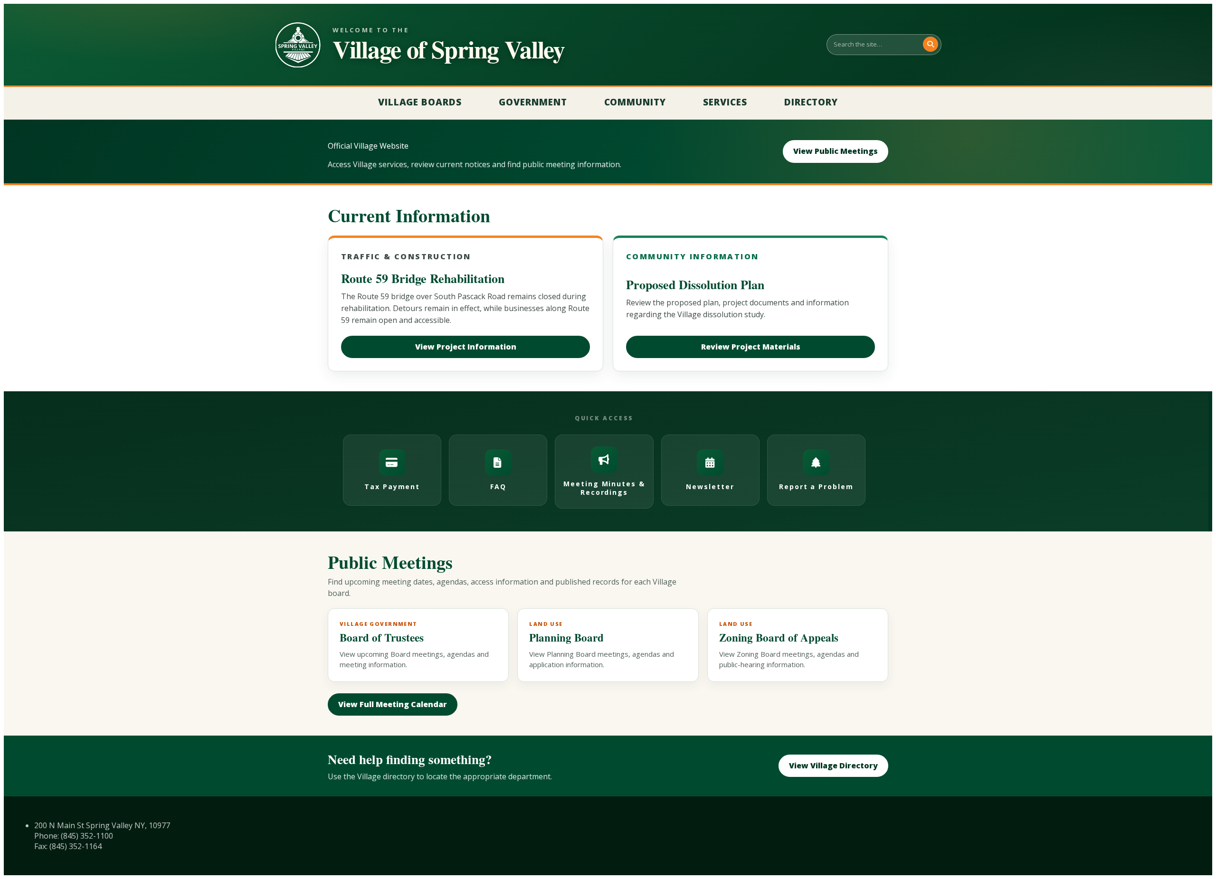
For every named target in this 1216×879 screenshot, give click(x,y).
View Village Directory (833, 765)
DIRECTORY (811, 102)
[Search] (930, 44)
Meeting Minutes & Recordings (604, 488)
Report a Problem (816, 486)
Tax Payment (392, 486)
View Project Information (465, 346)
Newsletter (710, 486)
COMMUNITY (635, 102)
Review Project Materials (750, 346)
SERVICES (725, 102)
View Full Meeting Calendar (392, 704)
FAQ (498, 486)
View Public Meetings (835, 151)
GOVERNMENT (533, 102)
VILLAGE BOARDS (420, 102)
